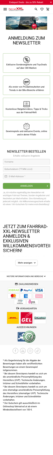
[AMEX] (26, 296)
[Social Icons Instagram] (30, 351)
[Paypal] (26, 290)
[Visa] (39, 290)
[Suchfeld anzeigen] (36, 9)
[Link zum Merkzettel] (42, 9)
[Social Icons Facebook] (15, 351)
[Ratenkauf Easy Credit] (39, 296)
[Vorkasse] (20, 301)
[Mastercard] (13, 296)
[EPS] (32, 301)
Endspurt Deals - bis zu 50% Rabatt (26, 2)
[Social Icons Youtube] (23, 351)
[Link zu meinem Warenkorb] (48, 9)
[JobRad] (14, 290)
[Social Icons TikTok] (37, 351)
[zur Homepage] (16, 9)
